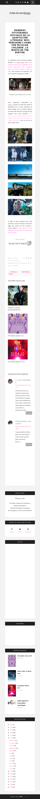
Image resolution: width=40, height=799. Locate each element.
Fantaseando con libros (23, 422)
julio (10, 753)
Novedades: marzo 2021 (16, 336)
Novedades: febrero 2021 (16, 362)
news (15, 263)
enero (11, 768)
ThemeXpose (26, 796)
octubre (11, 745)
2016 (11, 738)
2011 (11, 782)
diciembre (12, 740)
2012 (11, 779)
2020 (11, 727)
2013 (11, 776)
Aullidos (10, 104)
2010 (11, 784)
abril (10, 761)
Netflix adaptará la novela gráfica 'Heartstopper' (22, 703)
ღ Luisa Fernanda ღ (23, 381)
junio (10, 756)
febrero (11, 766)
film (15, 260)
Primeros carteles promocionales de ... (15, 309)
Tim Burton (15, 265)
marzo (11, 763)
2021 (11, 724)
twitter (20, 532)
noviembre (12, 743)
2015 (11, 771)
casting (15, 258)
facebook (11, 532)
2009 (11, 787)
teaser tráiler (21, 62)
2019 (11, 730)
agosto (11, 751)
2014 (11, 774)
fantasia (10, 260)
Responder (29, 413)
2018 (11, 732)
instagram (28, 532)
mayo (11, 758)
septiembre (12, 748)
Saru (19, 55)
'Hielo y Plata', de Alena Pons (24, 672)
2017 (11, 735)
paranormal (21, 263)
